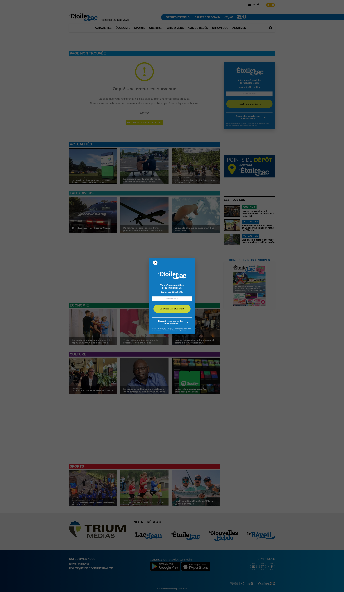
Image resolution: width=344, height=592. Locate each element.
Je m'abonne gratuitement (172, 309)
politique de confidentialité (183, 328)
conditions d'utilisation (162, 330)
